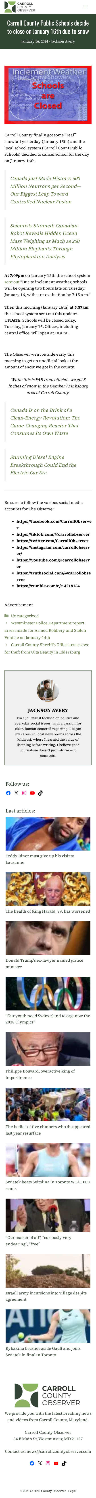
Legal (72, 1491)
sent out (11, 282)
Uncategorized (25, 616)
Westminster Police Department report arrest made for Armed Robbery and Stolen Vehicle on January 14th (45, 630)
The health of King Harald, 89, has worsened (48, 911)
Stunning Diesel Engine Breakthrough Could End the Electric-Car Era (43, 465)
